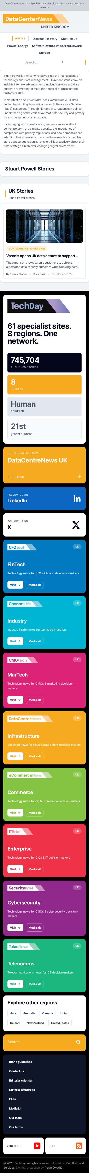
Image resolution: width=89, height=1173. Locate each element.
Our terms (16, 1127)
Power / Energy (17, 45)
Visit (13, 584)
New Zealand (35, 1023)
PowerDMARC (54, 1167)
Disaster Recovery (45, 38)
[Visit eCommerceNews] (30, 775)
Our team (15, 1117)
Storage (44, 52)
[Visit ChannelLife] (30, 603)
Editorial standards (22, 1089)
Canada (47, 1013)
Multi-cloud (69, 38)
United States (60, 1023)
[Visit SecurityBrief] (30, 888)
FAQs (12, 1099)
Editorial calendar (21, 1080)
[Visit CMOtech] (30, 660)
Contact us (16, 1071)
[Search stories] (78, 1042)
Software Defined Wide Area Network (57, 45)
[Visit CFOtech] (30, 547)
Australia (29, 1013)
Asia (13, 1013)
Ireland (15, 1023)
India (63, 1013)
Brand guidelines (20, 1061)
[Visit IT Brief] (30, 831)
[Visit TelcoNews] (30, 946)
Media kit (35, 584)
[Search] (61, 62)
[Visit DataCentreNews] (30, 718)
